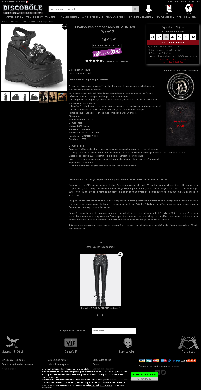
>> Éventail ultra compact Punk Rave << (172, 59)
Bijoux (106, 17)
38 (166, 37)
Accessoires (90, 17)
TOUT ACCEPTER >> (145, 374)
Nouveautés (164, 17)
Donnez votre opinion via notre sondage (158, 366)
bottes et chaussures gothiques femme (39, 22)
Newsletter (173, 2)
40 (179, 37)
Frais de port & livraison (160, 53)
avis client (107, 62)
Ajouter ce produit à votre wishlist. (165, 47)
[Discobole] (22, 9)
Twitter (197, 2)
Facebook (186, 2)
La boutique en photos (59, 364)
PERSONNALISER (144, 379)
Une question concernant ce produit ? (166, 50)
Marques (119, 17)
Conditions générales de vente (17, 364)
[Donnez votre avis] (121, 62)
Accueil (4, 22)
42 (193, 37)
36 (152, 37)
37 (159, 37)
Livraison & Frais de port (14, 360)
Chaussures (69, 17)
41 (186, 37)
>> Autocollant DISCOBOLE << (172, 62)
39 (172, 37)
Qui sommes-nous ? (57, 360)
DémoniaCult (15, 22)
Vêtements (13, 17)
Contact (97, 364)
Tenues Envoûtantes (40, 17)
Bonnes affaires (140, 17)
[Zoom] (34, 57)
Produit (100, 242)
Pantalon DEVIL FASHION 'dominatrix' (100, 308)
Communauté (186, 17)
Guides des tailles (102, 360)
